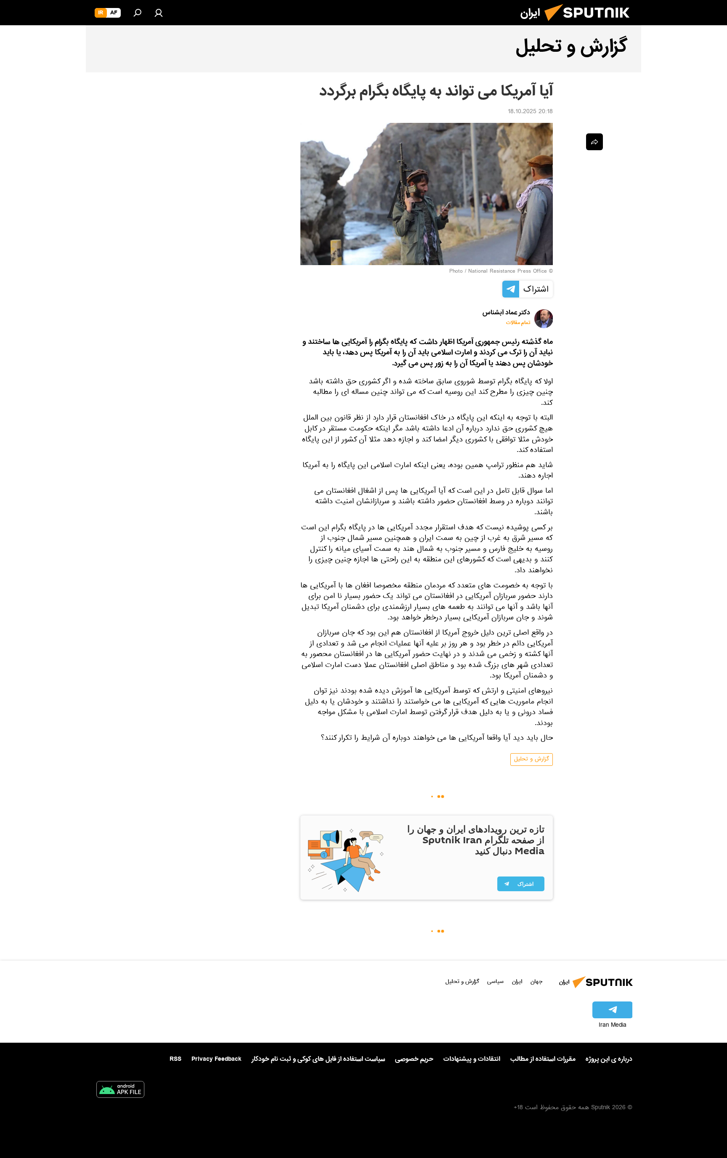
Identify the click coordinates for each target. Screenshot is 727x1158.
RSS (175, 1059)
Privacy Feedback (216, 1059)
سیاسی (495, 981)
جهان (536, 981)
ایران (517, 981)
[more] (594, 141)
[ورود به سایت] (158, 12)
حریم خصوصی (414, 1059)
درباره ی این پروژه (609, 1059)
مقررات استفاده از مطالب (543, 1059)
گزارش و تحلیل (531, 759)
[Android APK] (120, 1091)
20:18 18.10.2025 (530, 112)
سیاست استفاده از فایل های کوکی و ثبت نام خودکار (318, 1059)
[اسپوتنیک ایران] (590, 24)
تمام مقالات (518, 323)
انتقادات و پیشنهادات (471, 1059)
